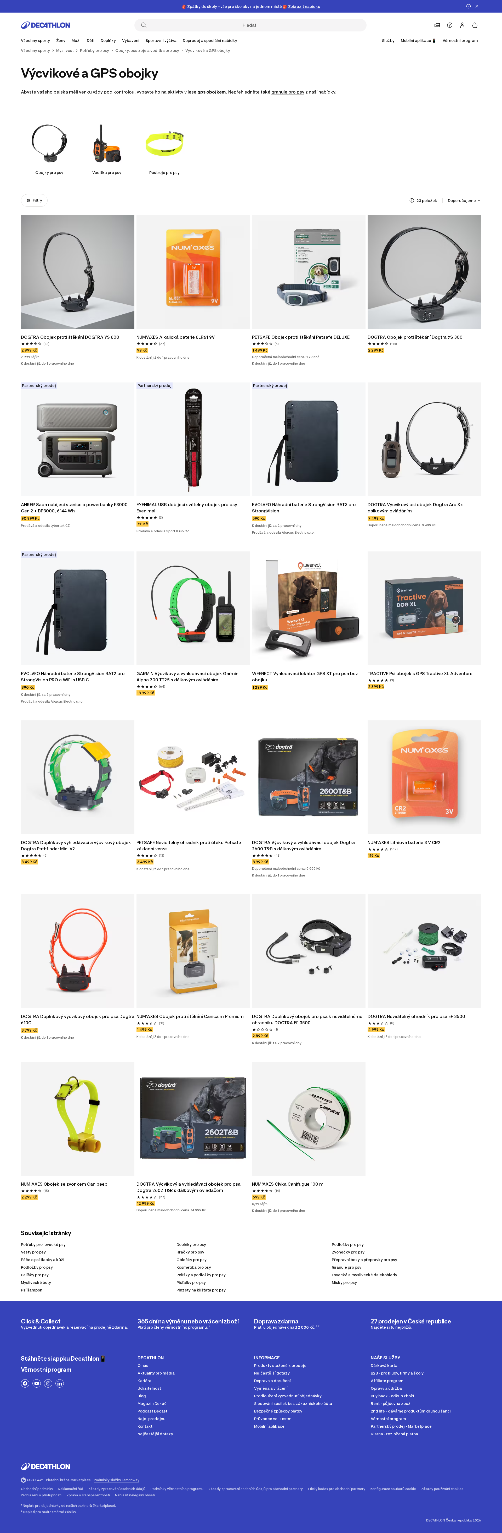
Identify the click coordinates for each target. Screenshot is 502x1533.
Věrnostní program (460, 40)
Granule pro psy (346, 1267)
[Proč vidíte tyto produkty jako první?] (411, 200)
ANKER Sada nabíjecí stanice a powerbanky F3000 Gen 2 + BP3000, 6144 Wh (75, 507)
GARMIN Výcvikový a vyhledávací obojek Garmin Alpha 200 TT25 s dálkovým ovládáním (187, 676)
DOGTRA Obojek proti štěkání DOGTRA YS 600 (70, 337)
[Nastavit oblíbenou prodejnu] (437, 25)
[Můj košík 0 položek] (475, 25)
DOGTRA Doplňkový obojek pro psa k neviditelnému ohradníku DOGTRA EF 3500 (307, 1019)
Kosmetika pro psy (193, 1267)
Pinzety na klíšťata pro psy (201, 1290)
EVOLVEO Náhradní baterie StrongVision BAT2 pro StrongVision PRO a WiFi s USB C (73, 676)
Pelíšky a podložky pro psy (201, 1275)
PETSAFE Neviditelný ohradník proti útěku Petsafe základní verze (189, 845)
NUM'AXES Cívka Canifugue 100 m (288, 1184)
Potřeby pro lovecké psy (43, 1244)
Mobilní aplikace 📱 (418, 40)
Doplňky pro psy (191, 1244)
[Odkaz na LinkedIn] (59, 1383)
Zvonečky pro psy (348, 1252)
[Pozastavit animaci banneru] (468, 6)
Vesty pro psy (33, 1252)
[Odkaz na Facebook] (25, 1383)
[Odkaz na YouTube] (36, 1383)
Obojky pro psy (49, 172)
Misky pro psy (344, 1282)
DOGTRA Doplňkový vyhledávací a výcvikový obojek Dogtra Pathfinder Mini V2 (76, 845)
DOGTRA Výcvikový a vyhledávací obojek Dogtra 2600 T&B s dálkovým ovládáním (304, 845)
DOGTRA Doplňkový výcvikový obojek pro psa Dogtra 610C (77, 1019)
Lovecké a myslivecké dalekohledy (364, 1275)
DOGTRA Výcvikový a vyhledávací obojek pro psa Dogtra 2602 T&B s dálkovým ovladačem (189, 1187)
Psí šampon (31, 1290)
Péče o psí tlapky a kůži (42, 1259)
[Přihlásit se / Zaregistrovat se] (462, 25)
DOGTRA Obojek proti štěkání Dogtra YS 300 (415, 337)
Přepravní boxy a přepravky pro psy (364, 1259)
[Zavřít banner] (477, 6)
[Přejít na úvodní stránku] (45, 25)
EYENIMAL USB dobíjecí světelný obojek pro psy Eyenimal (187, 507)
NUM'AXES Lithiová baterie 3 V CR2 (404, 842)
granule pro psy (287, 92)
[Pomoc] (449, 25)
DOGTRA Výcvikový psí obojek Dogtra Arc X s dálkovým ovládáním (416, 507)
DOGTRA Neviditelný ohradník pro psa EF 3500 (416, 1016)
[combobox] (464, 200)
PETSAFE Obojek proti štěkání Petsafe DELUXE (301, 337)
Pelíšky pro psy (35, 1275)
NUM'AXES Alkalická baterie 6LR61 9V (175, 337)
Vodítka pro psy (106, 172)
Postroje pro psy (164, 172)
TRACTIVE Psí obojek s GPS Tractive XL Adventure (420, 673)
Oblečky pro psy (191, 1259)
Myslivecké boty (36, 1282)
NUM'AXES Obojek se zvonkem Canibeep (65, 1184)
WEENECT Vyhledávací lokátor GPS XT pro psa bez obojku (305, 676)
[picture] (77, 272)
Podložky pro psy (348, 1244)
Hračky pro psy (190, 1252)
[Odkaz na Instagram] (48, 1383)
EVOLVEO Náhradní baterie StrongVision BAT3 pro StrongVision (304, 507)
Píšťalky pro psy (191, 1282)
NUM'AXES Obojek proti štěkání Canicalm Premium (190, 1016)
